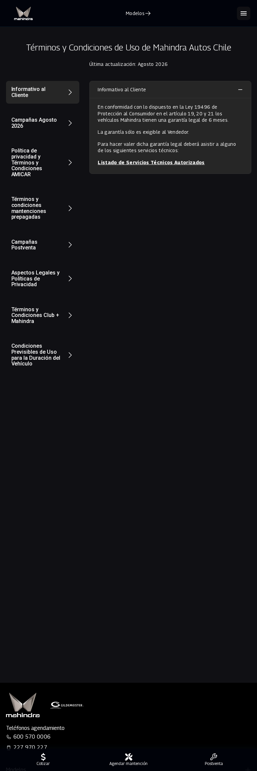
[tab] (43, 92)
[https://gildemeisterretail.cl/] (67, 705)
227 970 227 (30, 747)
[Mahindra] (23, 13)
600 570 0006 (32, 737)
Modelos (135, 13)
